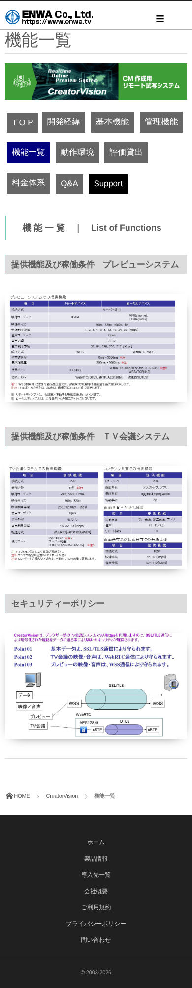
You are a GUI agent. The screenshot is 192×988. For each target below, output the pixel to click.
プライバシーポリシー (96, 923)
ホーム (96, 842)
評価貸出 (125, 152)
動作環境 (77, 152)
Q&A (69, 183)
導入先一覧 (96, 874)
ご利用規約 (96, 907)
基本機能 (112, 121)
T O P (22, 122)
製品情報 (96, 858)
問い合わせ (96, 939)
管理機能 (161, 121)
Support (108, 183)
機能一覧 (28, 152)
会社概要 (96, 891)
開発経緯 (63, 121)
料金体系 (28, 182)
